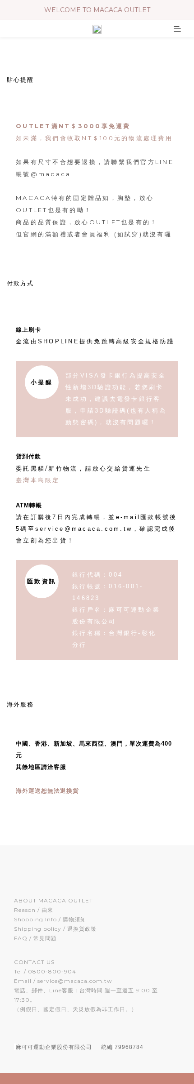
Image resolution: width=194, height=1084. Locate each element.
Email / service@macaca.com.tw (63, 980)
